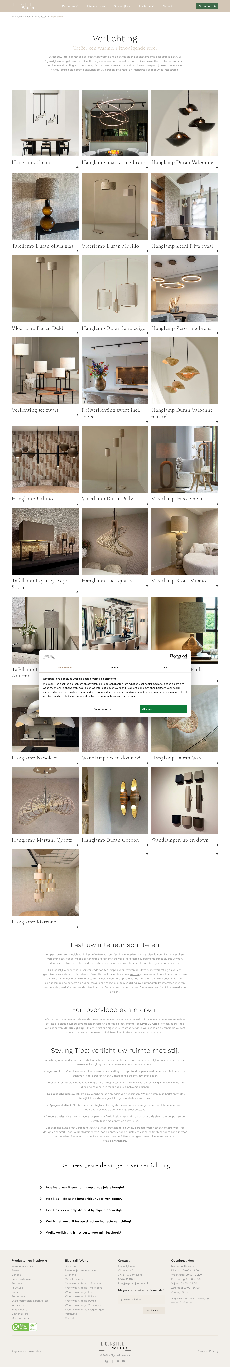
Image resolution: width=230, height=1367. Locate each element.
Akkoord (147, 708)
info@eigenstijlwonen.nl (133, 1283)
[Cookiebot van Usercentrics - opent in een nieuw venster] (172, 656)
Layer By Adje (148, 1023)
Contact (167, 6)
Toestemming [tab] (64, 667)
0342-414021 (126, 1279)
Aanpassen (100, 708)
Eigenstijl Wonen (21, 16)
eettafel (134, 974)
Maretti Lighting (74, 1028)
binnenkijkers (118, 1140)
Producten (68, 6)
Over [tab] (165, 667)
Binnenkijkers (122, 6)
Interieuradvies (96, 6)
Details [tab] (115, 667)
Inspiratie (145, 6)
